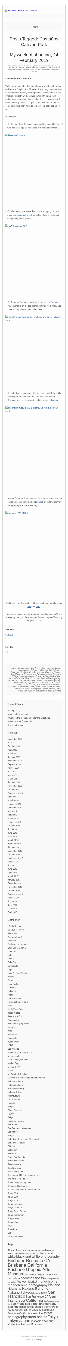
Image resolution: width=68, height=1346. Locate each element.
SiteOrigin (38, 1339)
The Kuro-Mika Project (18, 1178)
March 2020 (13, 800)
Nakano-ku (15, 1288)
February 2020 (14, 803)
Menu (36, 26)
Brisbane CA (46, 669)
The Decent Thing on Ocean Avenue (24, 1174)
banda (40, 501)
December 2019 (15, 807)
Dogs (10, 969)
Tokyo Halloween (15, 1203)
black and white (38, 667)
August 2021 (13, 767)
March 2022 (13, 753)
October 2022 (14, 746)
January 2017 (14, 879)
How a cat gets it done (18, 1001)
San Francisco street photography (33, 1303)
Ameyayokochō (15, 936)
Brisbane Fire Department (32, 672)
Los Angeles (13, 1048)
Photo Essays (35, 69)
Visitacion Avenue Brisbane (48, 690)
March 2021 (13, 778)
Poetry (11, 1113)
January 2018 (14, 847)
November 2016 (15, 886)
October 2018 (14, 825)
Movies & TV (14, 1066)
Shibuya (11, 1146)
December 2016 (15, 883)
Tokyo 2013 (13, 1196)
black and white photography (38, 1256)
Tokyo (53, 1316)
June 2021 (12, 771)
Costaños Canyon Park (18, 678)
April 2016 (12, 912)
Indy (10, 1005)
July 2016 (12, 901)
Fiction (11, 980)
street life (19, 688)
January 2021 (14, 782)
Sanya (11, 1135)
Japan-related (41, 67)
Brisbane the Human (17, 944)
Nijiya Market (20, 682)
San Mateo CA (43, 684)
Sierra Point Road (26, 686)
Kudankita (12, 1037)
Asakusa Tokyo (39, 1250)
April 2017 (12, 872)
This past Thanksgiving (18, 1185)
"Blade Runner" (15, 926)
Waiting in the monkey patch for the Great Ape (29, 717)
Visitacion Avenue (26, 690)
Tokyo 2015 (13, 1200)
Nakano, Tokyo (15, 1092)
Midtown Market (27, 1281)
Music (54, 67)
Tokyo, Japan (14, 1221)
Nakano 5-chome (15, 1081)
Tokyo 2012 (13, 1193)
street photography (33, 688)
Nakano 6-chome (15, 1084)
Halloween (12, 987)
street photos (49, 688)
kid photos (12, 680)
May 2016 (12, 908)
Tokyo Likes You (15, 1207)
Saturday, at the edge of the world (23, 1138)
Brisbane (35, 669)
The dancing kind (15, 724)
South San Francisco (17, 1157)
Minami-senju (14, 1056)
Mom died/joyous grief (18, 714)
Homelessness (14, 998)
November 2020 (15, 785)
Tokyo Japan (19, 1320)
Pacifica (11, 1102)
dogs (40, 1274)
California (20, 67)
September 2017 (15, 857)
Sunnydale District (16, 1160)
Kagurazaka (13, 1019)
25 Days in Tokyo (16, 929)
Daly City (12, 962)
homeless (14, 1278)
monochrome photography (48, 680)
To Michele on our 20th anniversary (24, 1189)
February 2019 (14, 821)
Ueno (10, 1232)
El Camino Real (37, 678)
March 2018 (13, 839)
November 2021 (15, 760)
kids (20, 680)
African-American (17, 1250)
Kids (49, 67)
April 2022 (12, 749)
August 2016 (13, 897)
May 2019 (12, 810)
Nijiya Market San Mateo (39, 682)
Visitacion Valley (15, 1236)
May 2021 (12, 774)
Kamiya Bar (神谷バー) (18, 1023)
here (40, 309)
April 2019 (12, 814)
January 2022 (14, 756)
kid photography (53, 678)
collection (53, 400)
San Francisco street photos (25, 1306)
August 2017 (13, 861)
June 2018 (12, 832)
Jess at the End (15, 1016)
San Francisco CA (37, 1296)
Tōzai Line (12, 1229)
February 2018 (14, 843)
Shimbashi (12, 1149)
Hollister (11, 994)
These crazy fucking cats (19, 1182)
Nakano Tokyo (19, 1292)
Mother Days (13, 1063)
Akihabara (12, 933)
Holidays (12, 990)
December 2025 (15, 738)
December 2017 (15, 850)
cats (26, 1274)
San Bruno (12, 1124)
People (26, 69)
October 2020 (14, 789)
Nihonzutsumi (14, 1095)
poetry (43, 1292)
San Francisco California (32, 1298)
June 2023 (12, 742)
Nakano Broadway (16, 1088)
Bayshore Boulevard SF (27, 1253)
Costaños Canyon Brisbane (47, 676)
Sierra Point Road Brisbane (48, 686)
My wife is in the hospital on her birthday (26, 1077)
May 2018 (12, 836)
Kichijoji (11, 1027)
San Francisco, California (19, 1128)
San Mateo (46, 69)
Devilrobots (13, 965)
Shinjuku (12, 1153)
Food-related (30, 67)
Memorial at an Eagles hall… (21, 721)
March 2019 (13, 818)
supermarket (22, 214)
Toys (10, 1225)
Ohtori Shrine (14, 1099)
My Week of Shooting (18, 1073)
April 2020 (12, 796)
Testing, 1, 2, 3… (16, 710)
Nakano (54, 1284)
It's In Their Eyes (15, 1009)
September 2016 (15, 894)
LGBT (10, 1045)
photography (35, 1293)
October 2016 (14, 890)
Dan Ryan (32, 65)
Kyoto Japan (13, 1041)
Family (11, 976)
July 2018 (12, 829)
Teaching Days (14, 1167)
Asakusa (12, 940)
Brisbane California (27, 1264)
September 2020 (15, 793)
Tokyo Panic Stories (17, 1211)
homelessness (32, 1277)
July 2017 (12, 865)
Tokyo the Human (16, 1214)
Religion (11, 1117)
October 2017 (14, 854)
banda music (24, 667)
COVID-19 (33, 1275)
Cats (10, 954)
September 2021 (15, 764)
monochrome (29, 680)
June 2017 (12, 868)
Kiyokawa (12, 1034)
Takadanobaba (14, 1164)
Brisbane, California (17, 947)
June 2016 (12, 904)
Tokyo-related (14, 1218)
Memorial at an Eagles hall (20, 1052)
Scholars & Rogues (16, 1142)
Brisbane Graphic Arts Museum (29, 1271)
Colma (11, 958)
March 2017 (13, 876)
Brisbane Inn (30, 674)
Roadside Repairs (16, 1120)
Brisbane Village (44, 674)
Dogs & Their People (17, 972)
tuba (58, 688)
